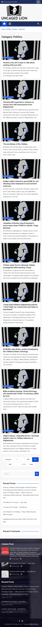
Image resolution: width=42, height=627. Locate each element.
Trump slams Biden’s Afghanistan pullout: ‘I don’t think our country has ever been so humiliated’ (20, 307)
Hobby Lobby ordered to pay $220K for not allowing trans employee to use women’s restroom (21, 183)
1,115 (23, 464)
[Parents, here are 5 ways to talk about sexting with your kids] (21, 50)
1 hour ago (15, 559)
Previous (8, 459)
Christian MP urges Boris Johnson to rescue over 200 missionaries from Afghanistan (18, 104)
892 (10, 464)
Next (31, 464)
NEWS (5, 57)
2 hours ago (15, 566)
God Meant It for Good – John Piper (15, 502)
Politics (10, 57)
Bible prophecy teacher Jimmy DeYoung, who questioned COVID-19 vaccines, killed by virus (21, 393)
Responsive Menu (38, 2)
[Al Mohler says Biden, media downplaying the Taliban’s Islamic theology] (21, 336)
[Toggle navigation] (10, 23)
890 (28, 459)
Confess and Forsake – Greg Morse (15, 507)
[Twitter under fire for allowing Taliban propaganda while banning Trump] (21, 252)
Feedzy (37, 625)
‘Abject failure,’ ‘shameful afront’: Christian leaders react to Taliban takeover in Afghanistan (21, 438)
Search (37, 474)
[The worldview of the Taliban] (21, 131)
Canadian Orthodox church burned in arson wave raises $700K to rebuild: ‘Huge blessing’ (20, 225)
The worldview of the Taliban (15, 144)
